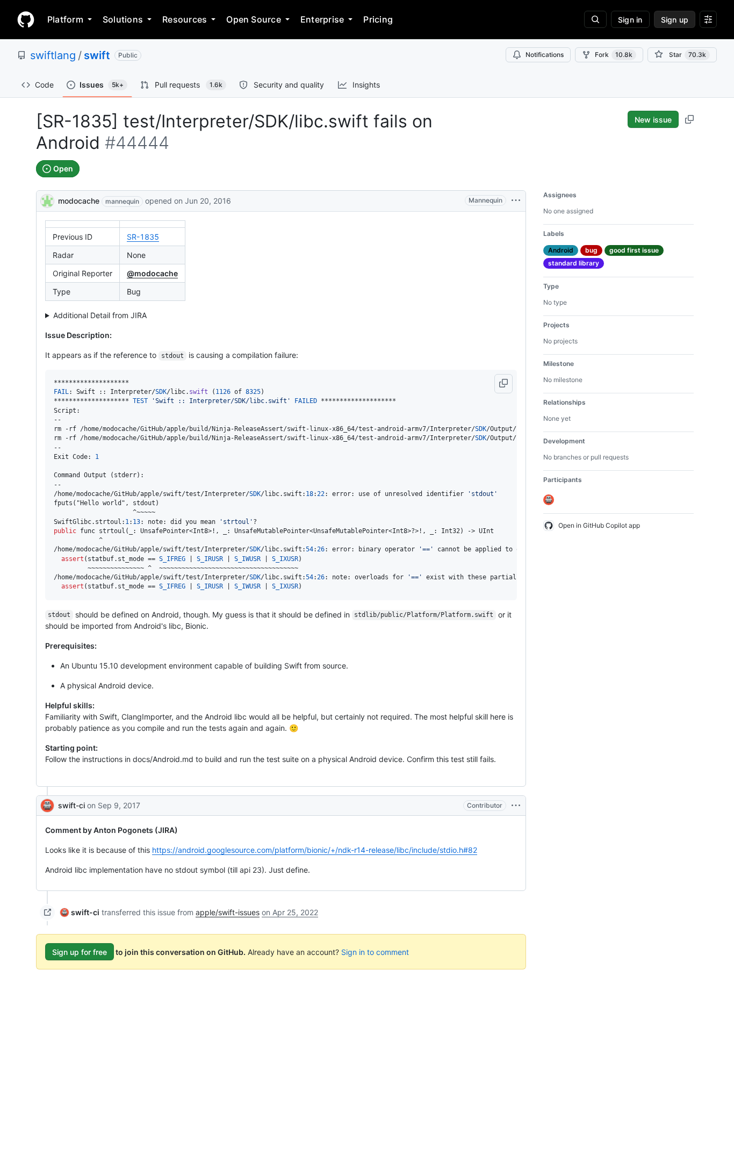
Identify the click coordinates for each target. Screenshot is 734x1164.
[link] (79, 912)
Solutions (123, 19)
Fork (613, 55)
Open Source (253, 19)
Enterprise (322, 19)
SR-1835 (143, 236)
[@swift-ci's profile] (47, 805)
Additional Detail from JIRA (100, 315)
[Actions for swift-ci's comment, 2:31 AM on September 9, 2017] (515, 805)
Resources (184, 19)
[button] (503, 383)
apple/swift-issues (228, 912)
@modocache (152, 273)
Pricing (378, 19)
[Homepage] (25, 19)
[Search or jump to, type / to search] (595, 19)
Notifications (545, 55)
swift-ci (71, 805)
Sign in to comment (375, 952)
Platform (65, 19)
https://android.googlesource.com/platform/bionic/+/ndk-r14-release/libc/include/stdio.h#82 (314, 849)
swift (97, 55)
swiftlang (53, 55)
